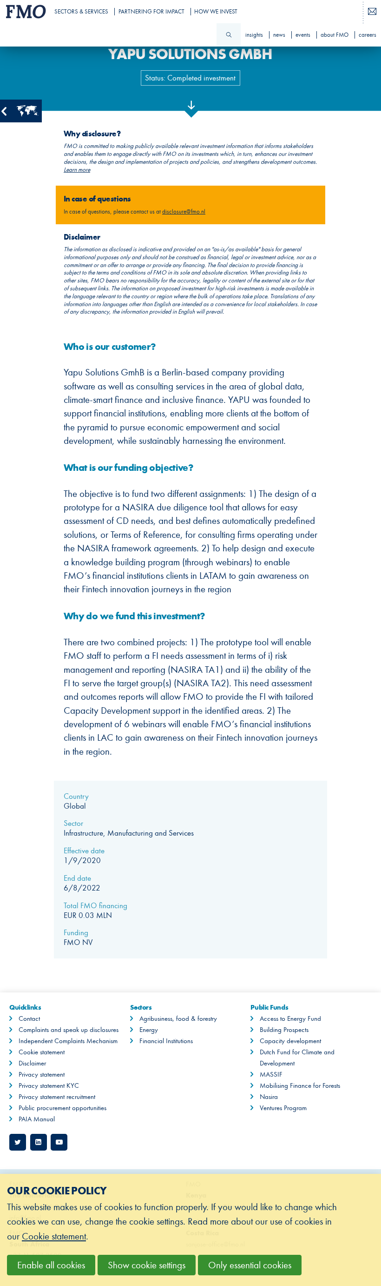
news (279, 35)
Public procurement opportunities (62, 1108)
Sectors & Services (81, 11)
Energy (148, 1029)
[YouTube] (59, 1142)
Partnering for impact (151, 11)
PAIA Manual (37, 1119)
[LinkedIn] (38, 1142)
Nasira (269, 1096)
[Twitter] (17, 1142)
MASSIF (271, 1074)
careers (367, 35)
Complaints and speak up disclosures (68, 1029)
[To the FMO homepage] (24, 11)
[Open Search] (229, 35)
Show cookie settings (146, 1265)
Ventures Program (283, 1108)
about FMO (334, 35)
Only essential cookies (249, 1265)
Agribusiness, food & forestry (178, 1018)
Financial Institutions (166, 1041)
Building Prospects (284, 1029)
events (303, 35)
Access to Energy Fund (290, 1018)
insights (254, 35)
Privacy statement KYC (49, 1085)
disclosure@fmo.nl (183, 211)
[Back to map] (21, 111)
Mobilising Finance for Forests (300, 1085)
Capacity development (290, 1041)
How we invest (215, 11)
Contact (29, 1018)
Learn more (77, 170)
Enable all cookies (51, 1265)
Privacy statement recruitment (57, 1096)
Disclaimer (32, 1063)
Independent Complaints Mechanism (68, 1041)
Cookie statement (42, 1052)
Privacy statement (42, 1074)
